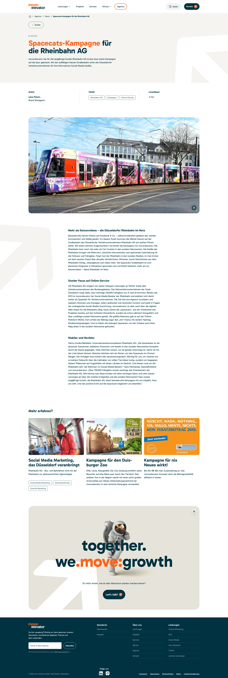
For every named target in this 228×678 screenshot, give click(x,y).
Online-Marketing (176, 629)
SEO (170, 634)
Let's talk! (112, 594)
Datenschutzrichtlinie (61, 652)
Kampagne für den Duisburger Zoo (109, 462)
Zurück (37, 25)
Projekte (80, 6)
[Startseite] (29, 16)
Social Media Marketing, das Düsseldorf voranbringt (54, 462)
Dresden (100, 634)
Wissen (105, 6)
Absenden (69, 646)
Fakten (178, 674)
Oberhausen (102, 629)
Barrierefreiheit (167, 674)
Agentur (121, 6)
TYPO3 (171, 650)
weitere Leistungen (177, 656)
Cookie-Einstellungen (192, 674)
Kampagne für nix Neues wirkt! (160, 462)
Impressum (143, 674)
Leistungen (63, 6)
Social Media (174, 640)
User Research (175, 645)
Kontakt (189, 6)
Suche (175, 6)
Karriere (93, 6)
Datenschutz (154, 674)
